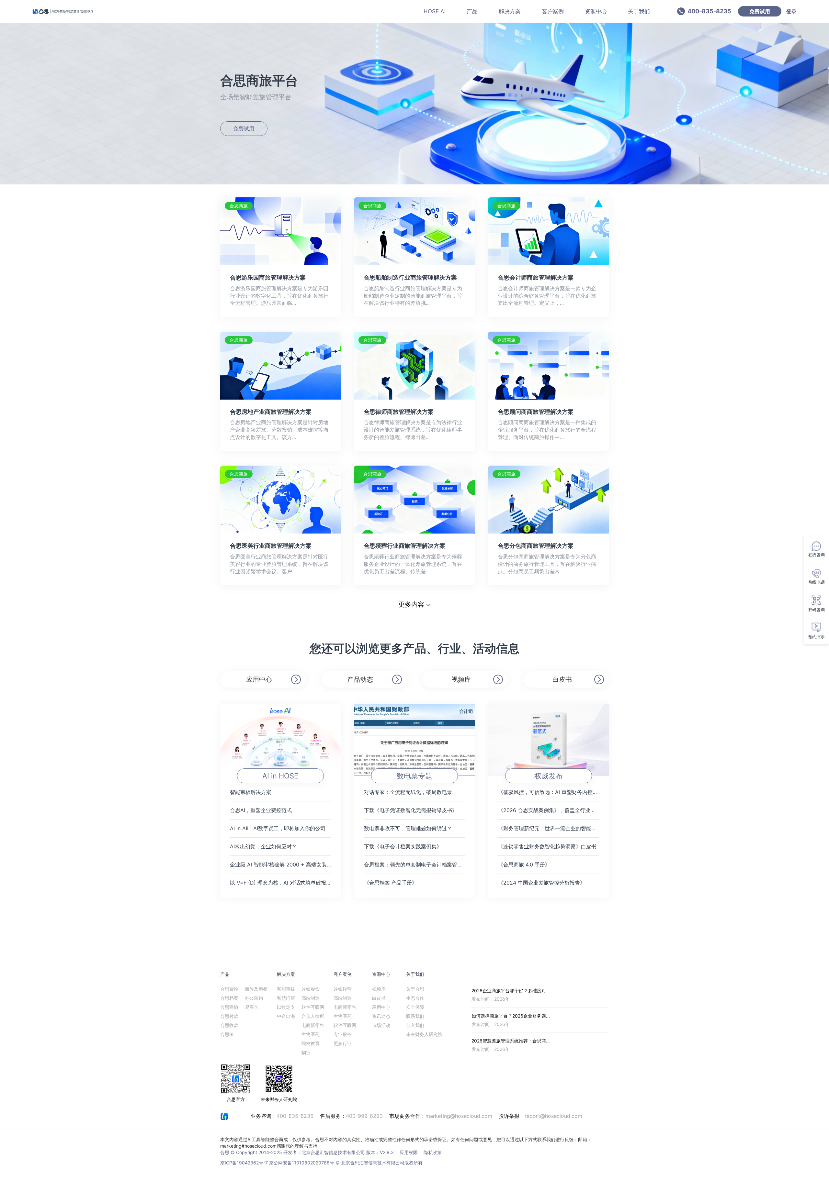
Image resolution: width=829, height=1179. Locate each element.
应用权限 (409, 1152)
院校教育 (310, 1043)
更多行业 (343, 1043)
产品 (472, 11)
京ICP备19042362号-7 (244, 1162)
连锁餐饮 (310, 989)
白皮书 (562, 679)
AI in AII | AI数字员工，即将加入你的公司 (277, 828)
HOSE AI (435, 11)
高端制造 (310, 998)
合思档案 (229, 998)
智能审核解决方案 (250, 792)
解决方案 (510, 11)
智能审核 (286, 989)
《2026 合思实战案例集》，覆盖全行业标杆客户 (548, 810)
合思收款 (229, 1025)
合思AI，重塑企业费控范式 (261, 810)
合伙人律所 (312, 1016)
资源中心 (596, 11)
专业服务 (343, 1034)
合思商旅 (229, 1007)
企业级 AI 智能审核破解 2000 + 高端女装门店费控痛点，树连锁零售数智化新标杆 (280, 864)
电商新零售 (312, 1025)
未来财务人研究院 (424, 1034)
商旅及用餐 (256, 989)
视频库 (461, 679)
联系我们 (415, 1016)
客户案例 (553, 11)
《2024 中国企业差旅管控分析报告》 (541, 882)
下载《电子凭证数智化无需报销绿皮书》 (410, 810)
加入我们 (415, 1025)
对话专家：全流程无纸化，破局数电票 (408, 792)
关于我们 (639, 11)
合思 (224, 1152)
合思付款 (229, 1016)
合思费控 (229, 989)
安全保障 (415, 1007)
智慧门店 (286, 998)
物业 (306, 1052)
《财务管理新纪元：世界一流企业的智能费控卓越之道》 (548, 828)
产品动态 (360, 679)
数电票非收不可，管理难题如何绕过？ (408, 828)
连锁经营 (343, 989)
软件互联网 (312, 1007)
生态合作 (415, 998)
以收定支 (286, 1007)
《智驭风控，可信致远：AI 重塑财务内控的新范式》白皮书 (548, 792)
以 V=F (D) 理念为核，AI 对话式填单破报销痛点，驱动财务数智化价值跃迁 (280, 882)
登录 (791, 11)
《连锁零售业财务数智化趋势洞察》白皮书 (547, 846)
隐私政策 (433, 1152)
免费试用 (759, 11)
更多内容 (411, 604)
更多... (602, 974)
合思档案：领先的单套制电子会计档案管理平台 (414, 864)
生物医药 (310, 1034)
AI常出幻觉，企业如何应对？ (263, 846)
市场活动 (381, 1025)
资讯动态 (381, 1016)
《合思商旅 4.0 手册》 (524, 864)
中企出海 (286, 1016)
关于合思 (415, 989)
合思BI (226, 1034)
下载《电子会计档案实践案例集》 (403, 846)
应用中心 (259, 679)
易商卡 (251, 1007)
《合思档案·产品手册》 (390, 882)
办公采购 (254, 998)
